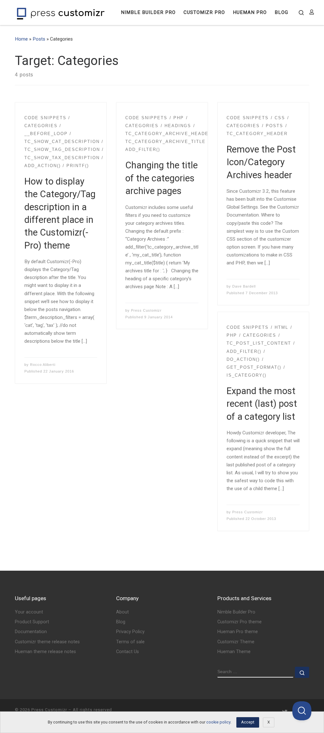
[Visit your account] (311, 12)
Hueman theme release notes (45, 651)
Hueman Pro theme (237, 631)
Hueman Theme (234, 651)
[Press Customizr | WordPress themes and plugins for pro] (61, 12)
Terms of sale (130, 642)
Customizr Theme (235, 642)
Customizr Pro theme (239, 622)
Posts (39, 39)
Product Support (32, 622)
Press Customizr (146, 310)
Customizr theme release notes (47, 642)
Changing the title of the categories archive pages (161, 178)
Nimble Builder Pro (236, 612)
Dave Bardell (244, 286)
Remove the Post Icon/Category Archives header (261, 162)
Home (21, 39)
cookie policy (218, 722)
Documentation (31, 631)
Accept (247, 722)
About (122, 612)
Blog (120, 622)
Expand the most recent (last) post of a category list (262, 404)
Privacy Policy (130, 631)
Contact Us (127, 651)
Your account (29, 612)
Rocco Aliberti (42, 364)
